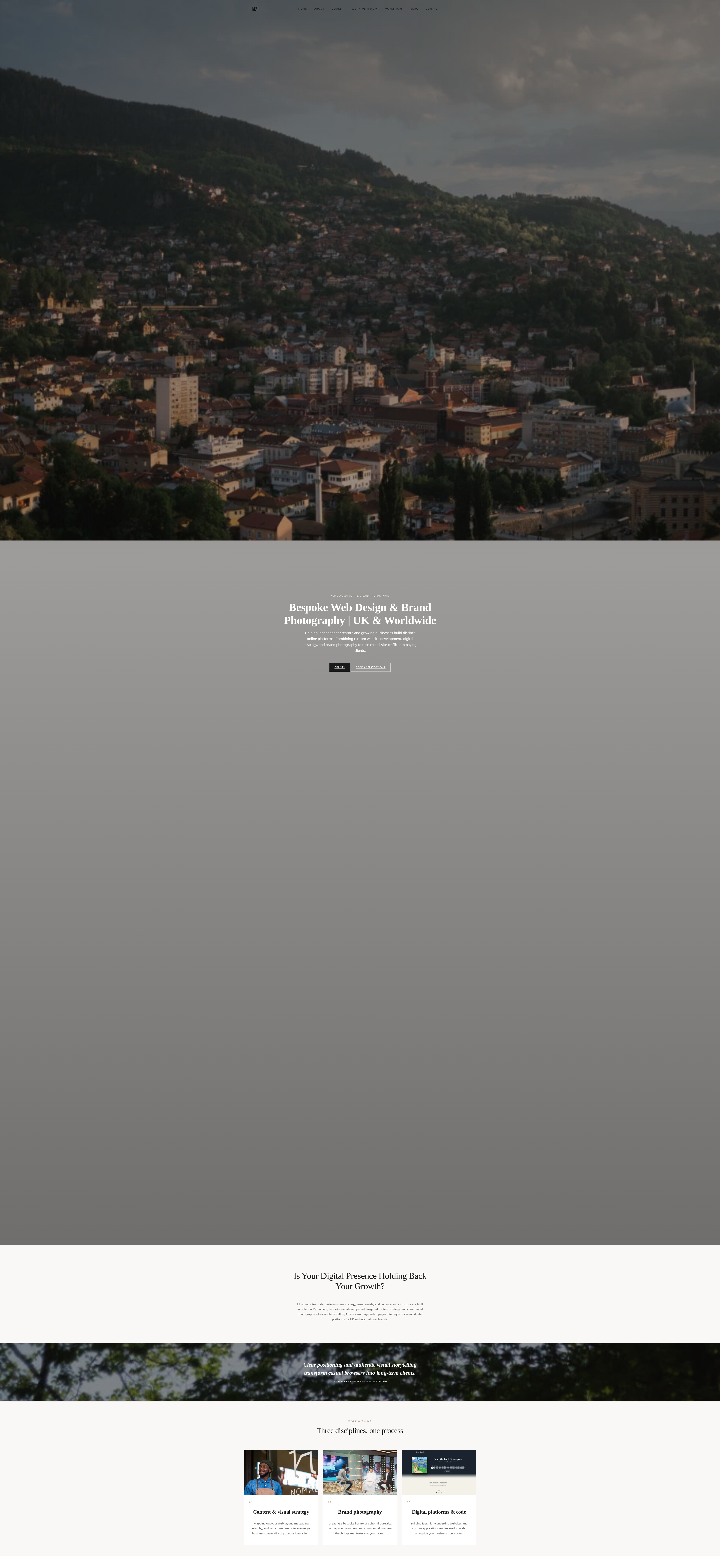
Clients (339, 667)
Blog (414, 8)
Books (337, 8)
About (319, 8)
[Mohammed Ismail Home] (255, 8)
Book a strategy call (371, 667)
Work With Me (363, 8)
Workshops (394, 8)
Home (302, 8)
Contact (432, 8)
